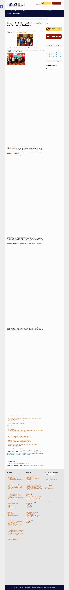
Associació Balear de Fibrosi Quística (15, 439)
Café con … (29, 506)
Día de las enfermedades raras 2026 (33, 486)
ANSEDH (30, 586)
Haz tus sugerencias (11, 517)
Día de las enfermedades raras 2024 (33, 484)
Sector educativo (11, 499)
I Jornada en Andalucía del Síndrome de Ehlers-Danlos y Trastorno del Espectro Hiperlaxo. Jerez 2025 (15, 522)
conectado (17, 463)
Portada (31, 453)
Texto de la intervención (37, 243)
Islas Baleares (23, 454)
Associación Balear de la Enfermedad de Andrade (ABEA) (19, 440)
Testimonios (10, 505)
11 (49, 52)
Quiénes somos (10, 475)
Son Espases (24, 146)
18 (49, 54)
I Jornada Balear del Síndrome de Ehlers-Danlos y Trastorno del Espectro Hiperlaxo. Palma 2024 (15, 528)
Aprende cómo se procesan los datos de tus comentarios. (33, 465)
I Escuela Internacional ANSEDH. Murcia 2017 (15, 534)
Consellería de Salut (37, 453)
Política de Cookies (36, 587)
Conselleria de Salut (12, 148)
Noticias (41, 10)
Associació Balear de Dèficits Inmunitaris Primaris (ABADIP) (19, 441)
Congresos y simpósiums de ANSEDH (32, 478)
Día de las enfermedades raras (21, 453)
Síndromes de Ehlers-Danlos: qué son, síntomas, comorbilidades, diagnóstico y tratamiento (15, 484)
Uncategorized (28, 520)
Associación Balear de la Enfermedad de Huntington (18, 442)
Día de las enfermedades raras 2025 (33, 485)
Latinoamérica (28, 503)
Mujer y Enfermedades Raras (13, 503)
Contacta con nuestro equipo (13, 477)
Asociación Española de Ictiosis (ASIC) (15, 448)
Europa (28, 507)
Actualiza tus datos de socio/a (13, 516)
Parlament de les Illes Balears (22, 32)
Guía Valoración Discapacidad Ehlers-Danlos (15, 498)
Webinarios (10, 502)
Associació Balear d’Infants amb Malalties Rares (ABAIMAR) (19, 436)
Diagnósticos (10, 488)
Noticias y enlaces (11, 520)
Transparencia (10, 480)
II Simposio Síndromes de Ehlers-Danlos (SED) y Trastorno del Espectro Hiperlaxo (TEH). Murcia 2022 (16, 531)
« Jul (49, 61)
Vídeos (9, 504)
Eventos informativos (30, 508)
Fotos (27, 495)
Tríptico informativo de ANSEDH (13, 494)
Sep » (58, 61)
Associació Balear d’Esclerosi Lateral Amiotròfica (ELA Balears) (20, 437)
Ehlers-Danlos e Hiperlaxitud (20, 10)
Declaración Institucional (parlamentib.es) (16, 420)
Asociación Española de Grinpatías (14, 445)
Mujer (27, 504)
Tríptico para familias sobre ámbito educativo (16, 497)
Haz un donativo (11, 513)
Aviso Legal (30, 587)
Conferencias (28, 477)
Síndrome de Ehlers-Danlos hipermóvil (32, 515)
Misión (9, 476)
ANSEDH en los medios (12, 453)
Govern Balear (20, 50)
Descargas (28, 480)
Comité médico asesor (12, 478)
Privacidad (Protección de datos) (20, 587)
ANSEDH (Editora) (17, 27)
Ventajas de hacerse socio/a (13, 515)
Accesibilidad (43, 587)
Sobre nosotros (10, 10)
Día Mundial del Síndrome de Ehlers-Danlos (33, 487)
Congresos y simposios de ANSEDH (14, 13)
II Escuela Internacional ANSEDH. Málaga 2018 (16, 533)
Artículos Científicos (29, 475)
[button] (1, 6)
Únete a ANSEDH (48, 10)
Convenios (10, 511)
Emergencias (28, 494)
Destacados (28, 481)
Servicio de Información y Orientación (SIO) (15, 479)
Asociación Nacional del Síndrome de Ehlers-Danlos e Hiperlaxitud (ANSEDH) (22, 444)
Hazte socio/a (10, 514)
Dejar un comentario (24, 27)
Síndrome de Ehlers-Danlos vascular (32, 516)
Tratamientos (10, 489)
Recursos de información (32, 10)
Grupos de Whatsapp (51, 587)
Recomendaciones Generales (13, 490)
